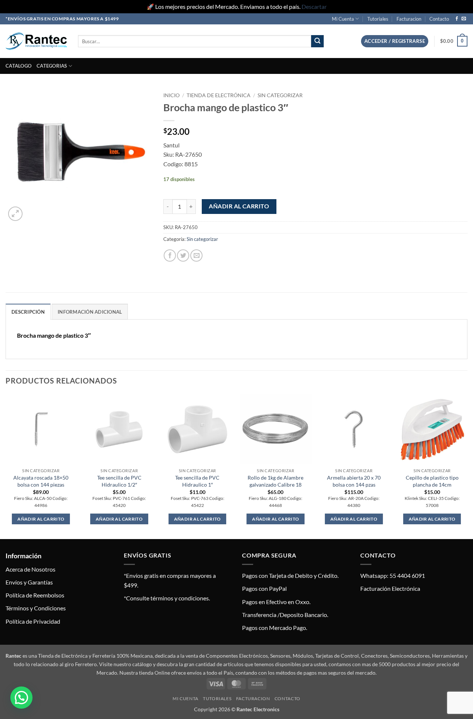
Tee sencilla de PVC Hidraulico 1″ (197, 481)
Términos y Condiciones (36, 607)
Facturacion (409, 19)
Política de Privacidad (33, 621)
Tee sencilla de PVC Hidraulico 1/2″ (119, 481)
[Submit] (317, 41)
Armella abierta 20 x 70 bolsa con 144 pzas (354, 481)
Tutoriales (377, 19)
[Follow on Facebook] (457, 18)
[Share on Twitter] (183, 255)
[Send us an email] (464, 18)
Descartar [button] (314, 6)
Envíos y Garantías (29, 582)
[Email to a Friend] (196, 255)
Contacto (439, 19)
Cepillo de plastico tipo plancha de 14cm (432, 481)
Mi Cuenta (343, 19)
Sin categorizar (280, 95)
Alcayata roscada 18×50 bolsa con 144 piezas (40, 481)
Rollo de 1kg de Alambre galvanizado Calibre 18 (275, 481)
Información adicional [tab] (90, 312)
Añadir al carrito (239, 206)
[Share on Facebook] (170, 255)
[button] (394, 41)
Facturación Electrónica (390, 588)
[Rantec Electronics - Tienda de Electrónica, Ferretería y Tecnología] (36, 41)
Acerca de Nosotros (30, 569)
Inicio (171, 95)
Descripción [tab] (28, 312)
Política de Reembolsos (35, 595)
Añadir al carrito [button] (40, 519)
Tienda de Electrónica (219, 95)
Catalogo (18, 66)
